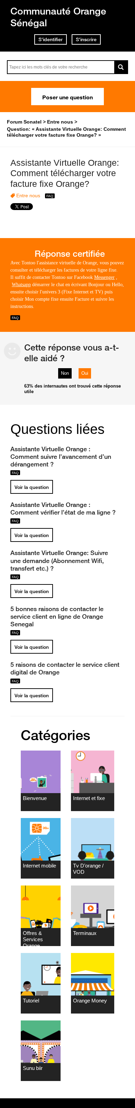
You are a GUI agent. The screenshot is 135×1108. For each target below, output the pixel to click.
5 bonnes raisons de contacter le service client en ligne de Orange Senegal (57, 616)
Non (65, 373)
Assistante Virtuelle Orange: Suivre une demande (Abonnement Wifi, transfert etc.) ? (59, 560)
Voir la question (32, 487)
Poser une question (67, 96)
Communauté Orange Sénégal (58, 17)
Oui (84, 373)
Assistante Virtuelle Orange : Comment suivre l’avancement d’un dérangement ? (60, 456)
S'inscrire (86, 39)
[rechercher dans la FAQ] (121, 67)
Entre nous (28, 195)
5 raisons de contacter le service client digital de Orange (64, 668)
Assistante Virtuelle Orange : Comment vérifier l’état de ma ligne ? (63, 508)
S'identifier (50, 39)
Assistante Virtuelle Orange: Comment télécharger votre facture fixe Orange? (64, 173)
